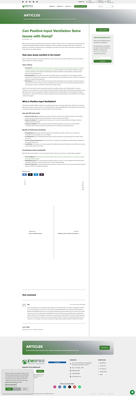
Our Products (103, 369)
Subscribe (102, 61)
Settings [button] (25, 389)
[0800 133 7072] (70, 370)
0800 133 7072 (91, 2)
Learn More (57, 362)
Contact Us (81, 1)
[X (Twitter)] (30, 174)
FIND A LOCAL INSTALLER (80, 6)
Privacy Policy (99, 51)
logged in (31, 329)
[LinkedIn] (29, 1)
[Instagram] (22, 1)
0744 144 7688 (101, 2)
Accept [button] (9, 389)
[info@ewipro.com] (70, 376)
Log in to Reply (82, 304)
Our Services (103, 366)
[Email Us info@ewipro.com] (105, 1)
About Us (68, 6)
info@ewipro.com (110, 2)
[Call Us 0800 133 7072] (86, 1)
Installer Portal (103, 372)
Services (52, 6)
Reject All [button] (17, 389)
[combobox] (104, 6)
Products (60, 6)
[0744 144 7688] (70, 373)
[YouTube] (33, 1)
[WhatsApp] (37, 1)
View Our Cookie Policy (10, 384)
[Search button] (112, 6)
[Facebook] (26, 1)
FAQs (101, 374)
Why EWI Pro (103, 363)
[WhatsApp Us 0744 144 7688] (96, 1)
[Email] (41, 174)
